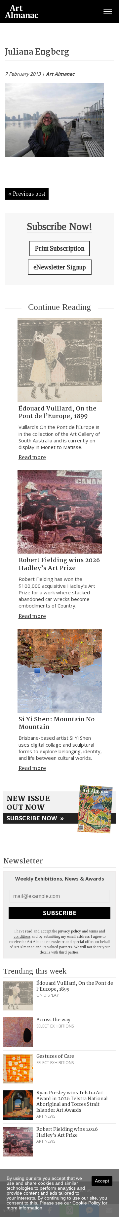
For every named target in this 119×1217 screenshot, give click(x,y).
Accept (102, 1180)
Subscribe (59, 913)
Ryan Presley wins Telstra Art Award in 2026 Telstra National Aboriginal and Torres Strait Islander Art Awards (72, 1101)
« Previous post (26, 193)
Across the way (53, 1020)
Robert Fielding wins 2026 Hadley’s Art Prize (59, 564)
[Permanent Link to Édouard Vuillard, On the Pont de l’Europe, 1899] (60, 360)
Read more (32, 458)
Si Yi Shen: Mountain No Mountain (57, 723)
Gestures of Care (55, 1056)
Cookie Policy (86, 1202)
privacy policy (69, 931)
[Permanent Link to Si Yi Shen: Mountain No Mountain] (60, 671)
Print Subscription (59, 248)
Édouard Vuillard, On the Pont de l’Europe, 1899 (58, 412)
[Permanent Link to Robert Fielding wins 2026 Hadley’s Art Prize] (60, 512)
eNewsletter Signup (59, 267)
